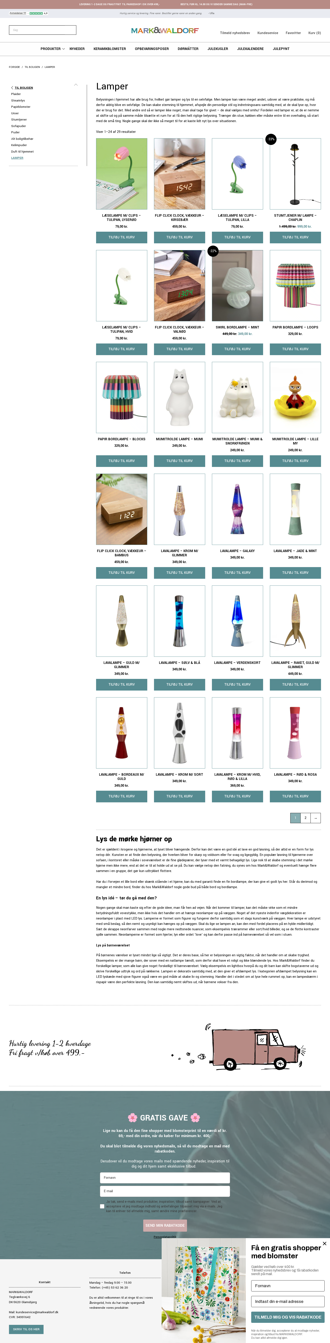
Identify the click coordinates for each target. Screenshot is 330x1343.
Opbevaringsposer (152, 49)
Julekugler (217, 49)
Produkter (51, 49)
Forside (14, 67)
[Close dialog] (324, 1243)
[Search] (70, 30)
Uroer (15, 113)
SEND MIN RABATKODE (165, 1225)
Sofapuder (18, 126)
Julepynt (281, 49)
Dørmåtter (188, 49)
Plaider (16, 94)
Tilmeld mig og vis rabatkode (287, 1317)
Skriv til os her (26, 1329)
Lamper (17, 158)
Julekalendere (250, 49)
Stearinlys (18, 100)
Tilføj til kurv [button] (121, 237)
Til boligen (32, 67)
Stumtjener (19, 119)
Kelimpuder (19, 145)
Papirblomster (20, 107)
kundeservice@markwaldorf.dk (37, 1312)
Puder (15, 132)
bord (127, 887)
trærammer (239, 929)
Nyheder (77, 49)
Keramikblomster (110, 49)
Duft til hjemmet (22, 151)
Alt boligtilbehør (22, 139)
